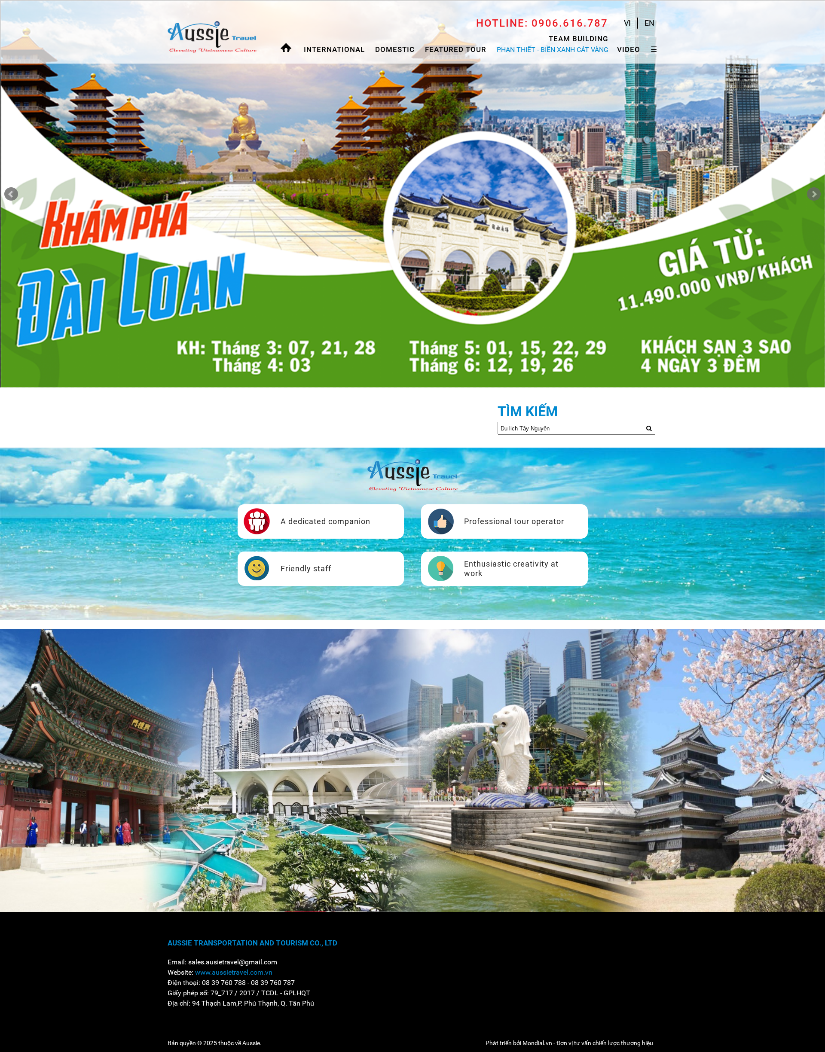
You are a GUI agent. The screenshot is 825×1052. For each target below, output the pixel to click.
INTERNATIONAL (334, 49)
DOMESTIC (395, 49)
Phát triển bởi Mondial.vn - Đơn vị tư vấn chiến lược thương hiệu (569, 1043)
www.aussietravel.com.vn (233, 972)
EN (649, 22)
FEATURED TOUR (455, 49)
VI (627, 22)
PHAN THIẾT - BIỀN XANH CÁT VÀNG (552, 50)
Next (814, 194)
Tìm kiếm (528, 411)
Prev (11, 194)
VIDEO (628, 49)
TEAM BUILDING (578, 38)
